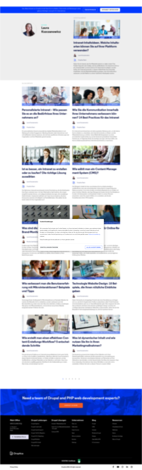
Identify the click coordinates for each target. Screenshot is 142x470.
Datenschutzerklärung (94, 234)
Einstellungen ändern (49, 247)
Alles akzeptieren (94, 247)
